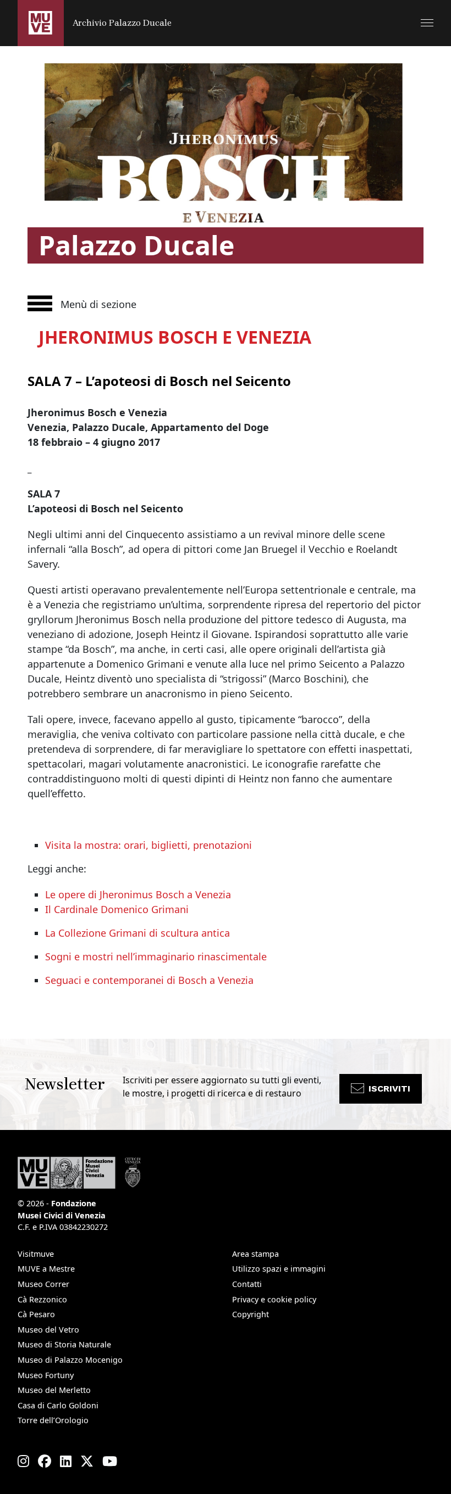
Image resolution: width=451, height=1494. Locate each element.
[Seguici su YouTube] (109, 1461)
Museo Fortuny (46, 1375)
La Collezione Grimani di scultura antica (137, 932)
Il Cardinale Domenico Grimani (117, 909)
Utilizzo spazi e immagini (279, 1268)
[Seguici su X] (87, 1461)
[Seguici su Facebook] (44, 1461)
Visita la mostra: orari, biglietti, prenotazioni (148, 845)
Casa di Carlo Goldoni (58, 1405)
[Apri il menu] (427, 22)
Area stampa (255, 1254)
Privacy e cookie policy (274, 1299)
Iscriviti (389, 1088)
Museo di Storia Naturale (64, 1344)
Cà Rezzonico (42, 1299)
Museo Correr (43, 1284)
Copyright (250, 1314)
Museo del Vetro (48, 1329)
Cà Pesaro (36, 1314)
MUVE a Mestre (46, 1268)
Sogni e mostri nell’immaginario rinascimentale (156, 956)
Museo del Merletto (54, 1390)
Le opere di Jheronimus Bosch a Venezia (138, 894)
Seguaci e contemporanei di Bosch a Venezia (149, 980)
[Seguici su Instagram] (23, 1461)
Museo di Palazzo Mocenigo (70, 1360)
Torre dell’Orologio (53, 1420)
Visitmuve (36, 1254)
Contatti (247, 1284)
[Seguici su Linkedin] (66, 1461)
